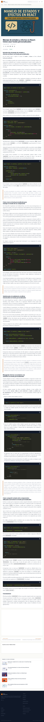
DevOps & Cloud (25, 701)
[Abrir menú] (42, 2)
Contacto (24, 713)
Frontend (5, 4)
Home (2, 4)
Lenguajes (24, 695)
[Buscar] (28, 1)
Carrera (2, 711)
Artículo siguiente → (39, 638)
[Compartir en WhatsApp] (6, 46)
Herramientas (3, 713)
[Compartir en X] (4, 46)
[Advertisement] (22, 622)
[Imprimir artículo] (14, 46)
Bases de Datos (25, 703)
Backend (24, 697)
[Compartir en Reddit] (12, 46)
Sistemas (2, 715)
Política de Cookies (26, 711)
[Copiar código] (40, 85)
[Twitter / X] (1, 700)
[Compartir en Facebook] (8, 46)
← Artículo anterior (5, 638)
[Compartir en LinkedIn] (10, 46)
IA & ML (2, 708)
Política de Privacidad (26, 708)
